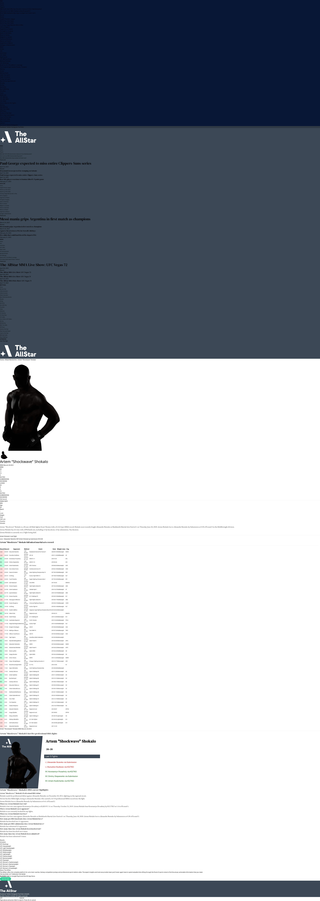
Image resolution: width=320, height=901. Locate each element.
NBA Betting (4, 107)
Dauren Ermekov (13, 572)
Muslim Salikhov (13, 610)
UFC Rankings (4, 63)
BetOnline (3, 87)
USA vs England (5, 27)
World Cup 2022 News (7, 21)
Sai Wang (11, 575)
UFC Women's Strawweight (8, 868)
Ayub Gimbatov (13, 593)
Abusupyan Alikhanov (14, 599)
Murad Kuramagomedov (15, 664)
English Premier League (7, 19)
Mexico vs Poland (5, 41)
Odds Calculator (5, 75)
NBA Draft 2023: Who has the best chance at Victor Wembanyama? (21, 9)
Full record (3, 499)
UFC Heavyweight (5, 846)
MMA (1, 47)
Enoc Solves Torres (13, 569)
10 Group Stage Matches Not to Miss (11, 25)
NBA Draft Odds (5, 119)
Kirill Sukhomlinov (13, 722)
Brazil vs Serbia (5, 35)
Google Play (15, 876)
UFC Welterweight (5, 852)
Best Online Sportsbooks (8, 81)
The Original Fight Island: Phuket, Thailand (13, 67)
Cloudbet (3, 91)
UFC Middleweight (6, 850)
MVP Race (3, 111)
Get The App (4, 341)
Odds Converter (5, 77)
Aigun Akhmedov (13, 668)
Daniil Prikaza (12, 616)
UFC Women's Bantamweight (9, 864)
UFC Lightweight (5, 854)
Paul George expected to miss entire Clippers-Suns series (45, 163)
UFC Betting (3, 97)
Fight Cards (3, 57)
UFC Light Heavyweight (7, 848)
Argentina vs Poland (6, 29)
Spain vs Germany (5, 33)
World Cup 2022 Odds (7, 23)
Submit (22, 898)
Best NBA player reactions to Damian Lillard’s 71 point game (22, 179)
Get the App (5, 879)
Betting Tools (4, 73)
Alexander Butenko (103, 527)
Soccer (2, 15)
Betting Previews (5, 61)
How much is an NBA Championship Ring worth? (15, 11)
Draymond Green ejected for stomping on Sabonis (18, 171)
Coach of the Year (5, 117)
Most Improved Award (7, 115)
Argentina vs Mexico (6, 43)
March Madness (5, 121)
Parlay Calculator (5, 79)
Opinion (2, 123)
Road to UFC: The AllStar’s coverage (11, 65)
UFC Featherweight (6, 856)
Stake (2, 93)
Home (2, 3)
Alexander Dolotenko (14, 644)
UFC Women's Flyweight (7, 866)
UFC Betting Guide (6, 59)
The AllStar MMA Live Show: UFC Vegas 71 (15, 276)
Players (2, 7)
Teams (2, 5)
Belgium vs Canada (6, 37)
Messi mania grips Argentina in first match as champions (45, 218)
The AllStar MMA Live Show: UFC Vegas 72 (33, 264)
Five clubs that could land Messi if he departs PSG (18, 235)
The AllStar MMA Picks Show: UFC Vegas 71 (15, 281)
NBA (1, 1)
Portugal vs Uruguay (6, 31)
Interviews (3, 53)
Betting (2, 69)
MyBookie (3, 95)
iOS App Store (30, 876)
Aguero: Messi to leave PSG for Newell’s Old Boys (18, 231)
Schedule (3, 842)
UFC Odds (3, 55)
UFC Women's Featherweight (9, 862)
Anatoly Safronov (13, 671)
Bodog (2, 85)
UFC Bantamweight (6, 858)
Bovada (2, 83)
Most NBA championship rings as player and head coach (18, 13)
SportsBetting (4, 89)
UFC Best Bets (4, 99)
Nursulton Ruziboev (14, 555)
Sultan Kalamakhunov (14, 688)
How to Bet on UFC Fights (8, 103)
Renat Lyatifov (12, 651)
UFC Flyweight (4, 860)
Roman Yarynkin (13, 596)
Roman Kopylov (13, 586)
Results (2, 840)
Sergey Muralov (13, 654)
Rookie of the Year (6, 113)
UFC (1, 51)
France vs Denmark (6, 39)
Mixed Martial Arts (11, 360)
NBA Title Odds (4, 109)
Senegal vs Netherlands (7, 45)
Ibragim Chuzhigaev (14, 627)
